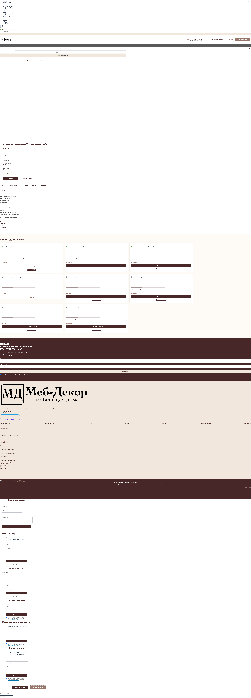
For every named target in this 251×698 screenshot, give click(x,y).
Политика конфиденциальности (243, 486)
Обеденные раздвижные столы (7, 460)
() (65, 55)
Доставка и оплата (7, 16)
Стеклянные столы (4, 465)
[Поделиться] (1, 696)
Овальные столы (4, 466)
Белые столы (3, 468)
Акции (4, 21)
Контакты (5, 22)
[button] (96, 265)
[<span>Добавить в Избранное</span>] (18, 251)
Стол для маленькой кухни (6, 462)
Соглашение (248, 487)
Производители (206, 423)
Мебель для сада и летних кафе (7, 437)
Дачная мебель (6, 5)
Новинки (5, 20)
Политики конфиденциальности (40, 374)
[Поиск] (249, 49)
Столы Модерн (3, 456)
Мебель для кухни (7, 7)
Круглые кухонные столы (6, 445)
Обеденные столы (7, 2)
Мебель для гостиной (8, 13)
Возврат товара (6, 17)
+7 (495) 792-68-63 (196, 39)
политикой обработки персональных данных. (16, 531)
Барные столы (3, 430)
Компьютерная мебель (8, 6)
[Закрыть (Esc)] (0, 696)
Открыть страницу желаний (6, 695)
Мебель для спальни (7, 14)
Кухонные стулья (4, 444)
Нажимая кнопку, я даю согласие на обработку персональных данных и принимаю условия (24, 374)
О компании (5, 23)
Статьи (127, 423)
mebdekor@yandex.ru (216, 39)
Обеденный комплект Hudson (7, 449)
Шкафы (4, 12)
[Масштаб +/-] (4, 696)
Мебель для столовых (8, 8)
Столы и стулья (6, 9)
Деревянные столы (4, 463)
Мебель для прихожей (8, 10)
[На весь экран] (3, 696)
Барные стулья (3, 431)
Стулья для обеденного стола (7, 455)
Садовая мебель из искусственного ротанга (10, 435)
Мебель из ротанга (4, 438)
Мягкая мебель (6, 1)
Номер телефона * (4, 364)
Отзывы (4, 18)
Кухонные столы (4, 442)
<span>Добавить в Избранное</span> (35, 245)
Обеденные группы (5, 448)
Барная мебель (6, 3)
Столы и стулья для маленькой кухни (8, 453)
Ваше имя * (2, 358)
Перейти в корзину (20, 687)
